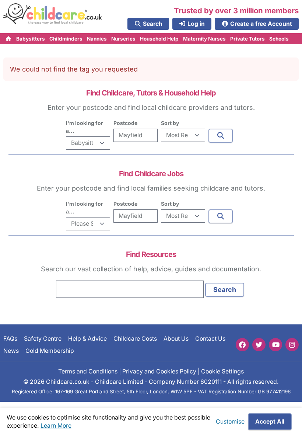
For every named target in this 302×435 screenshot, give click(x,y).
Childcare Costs (135, 338)
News (11, 350)
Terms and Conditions (87, 371)
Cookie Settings (222, 371)
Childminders (65, 39)
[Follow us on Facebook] (242, 344)
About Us (176, 338)
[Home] (9, 39)
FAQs (10, 338)
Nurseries (123, 39)
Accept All (269, 421)
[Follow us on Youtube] (275, 344)
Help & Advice (87, 338)
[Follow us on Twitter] (259, 344)
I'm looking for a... (84, 127)
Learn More (56, 425)
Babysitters (30, 39)
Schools (279, 39)
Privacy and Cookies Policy (159, 371)
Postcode (125, 123)
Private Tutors (247, 39)
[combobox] (130, 289)
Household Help (159, 39)
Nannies (97, 39)
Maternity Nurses (204, 39)
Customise (230, 421)
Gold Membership (49, 350)
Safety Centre (43, 338)
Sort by (170, 123)
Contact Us (210, 338)
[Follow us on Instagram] (292, 344)
